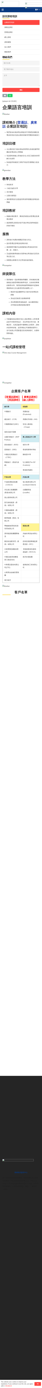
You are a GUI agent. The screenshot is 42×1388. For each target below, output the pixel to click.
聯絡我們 (7, 52)
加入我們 (7, 47)
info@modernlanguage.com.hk (21, 1275)
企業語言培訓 (9, 22)
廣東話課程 (8, 27)
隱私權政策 (8, 1386)
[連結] (10, 3)
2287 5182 (24, 1263)
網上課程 (7, 37)
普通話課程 (8, 32)
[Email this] (4, 95)
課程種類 (7, 42)
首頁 (4, 1200)
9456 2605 (24, 1267)
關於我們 (5, 1221)
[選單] (2, 9)
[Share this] (10, 95)
